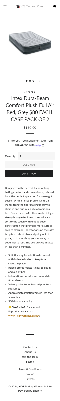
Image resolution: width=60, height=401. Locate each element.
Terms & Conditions (30, 369)
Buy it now (29, 173)
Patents (30, 378)
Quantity (10, 156)
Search (30, 361)
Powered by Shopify (30, 390)
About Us (30, 351)
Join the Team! (30, 356)
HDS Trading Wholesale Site (35, 386)
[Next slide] (38, 81)
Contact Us (30, 346)
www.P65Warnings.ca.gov (23, 315)
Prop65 (30, 373)
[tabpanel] (30, 43)
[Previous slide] (21, 81)
